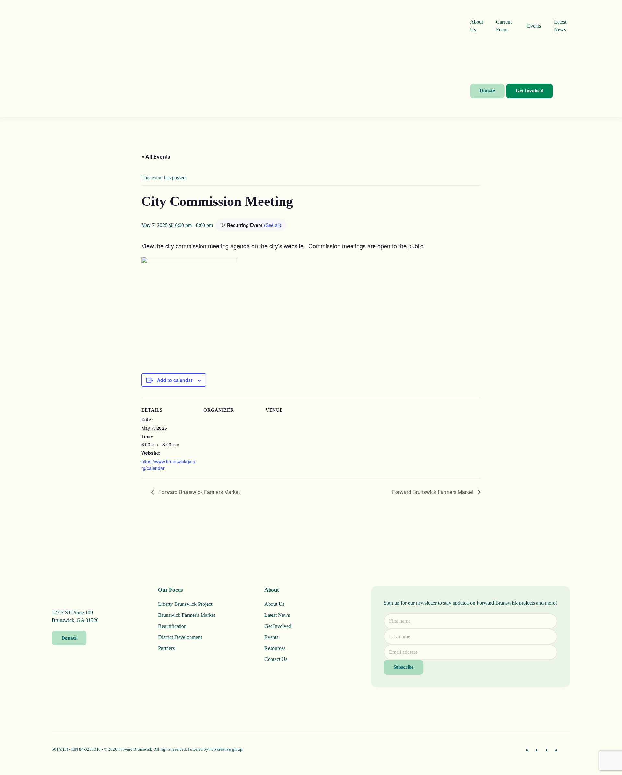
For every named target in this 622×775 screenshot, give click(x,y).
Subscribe (403, 667)
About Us (476, 25)
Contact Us (275, 659)
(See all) (272, 225)
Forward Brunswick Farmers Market (198, 492)
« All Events (155, 156)
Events (534, 26)
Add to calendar (174, 380)
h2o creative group (225, 749)
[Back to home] (261, 58)
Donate (487, 90)
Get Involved (529, 90)
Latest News (560, 25)
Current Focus (504, 25)
